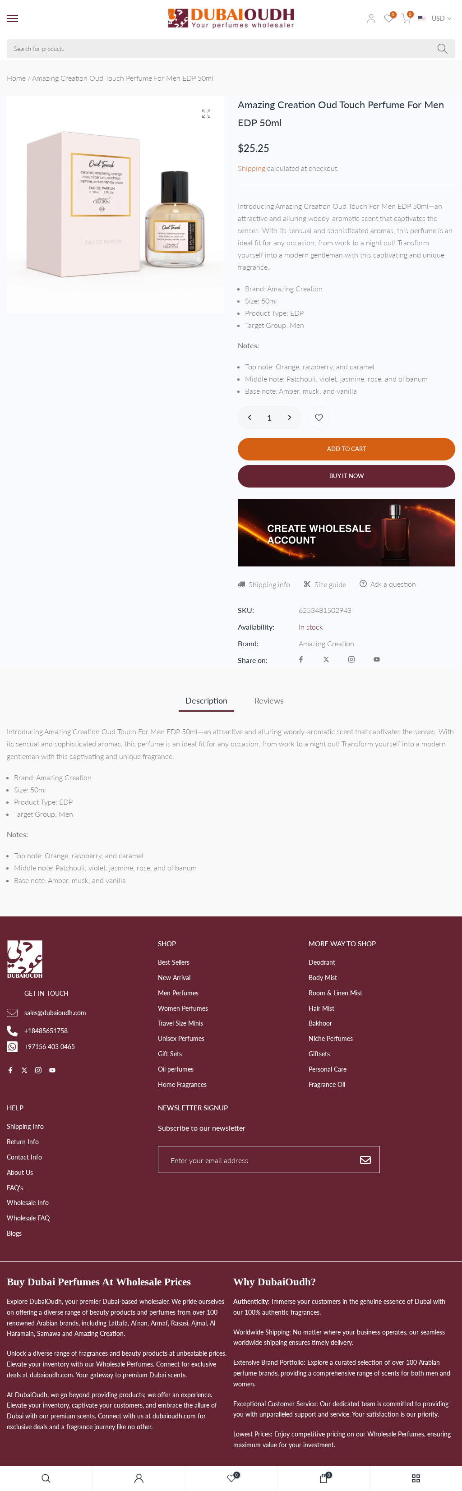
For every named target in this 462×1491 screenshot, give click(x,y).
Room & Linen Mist (335, 993)
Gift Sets (170, 1054)
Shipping (251, 168)
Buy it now (346, 475)
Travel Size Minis (180, 1023)
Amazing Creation (326, 643)
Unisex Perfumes (181, 1038)
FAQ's (15, 1188)
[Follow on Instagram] (351, 660)
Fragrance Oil (327, 1084)
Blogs (14, 1233)
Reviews (269, 700)
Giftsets (319, 1054)
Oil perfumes (176, 1069)
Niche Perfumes (331, 1038)
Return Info (23, 1142)
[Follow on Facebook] (301, 660)
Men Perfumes (178, 993)
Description (206, 700)
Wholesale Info (28, 1202)
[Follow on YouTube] (376, 660)
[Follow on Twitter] (326, 660)
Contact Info (24, 1157)
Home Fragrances (182, 1084)
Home (16, 78)
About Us (20, 1172)
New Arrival (174, 977)
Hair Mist (321, 1008)
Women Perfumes (183, 1008)
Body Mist (323, 977)
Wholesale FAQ (28, 1218)
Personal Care (327, 1069)
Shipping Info (25, 1126)
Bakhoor (320, 1023)
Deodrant (322, 962)
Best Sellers (173, 962)
